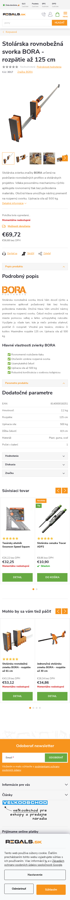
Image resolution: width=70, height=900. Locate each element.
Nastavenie (35, 875)
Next (65, 490)
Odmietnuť (19, 889)
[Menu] (65, 14)
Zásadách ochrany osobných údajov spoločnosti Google (34, 863)
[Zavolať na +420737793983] (43, 14)
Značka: (25, 72)
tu (46, 861)
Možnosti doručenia (19, 226)
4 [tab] (40, 708)
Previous (58, 490)
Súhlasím (51, 890)
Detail (17, 577)
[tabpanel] (17, 541)
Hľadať (59, 22)
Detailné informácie (13, 203)
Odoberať (56, 757)
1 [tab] (33, 589)
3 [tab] (37, 708)
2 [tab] (37, 589)
